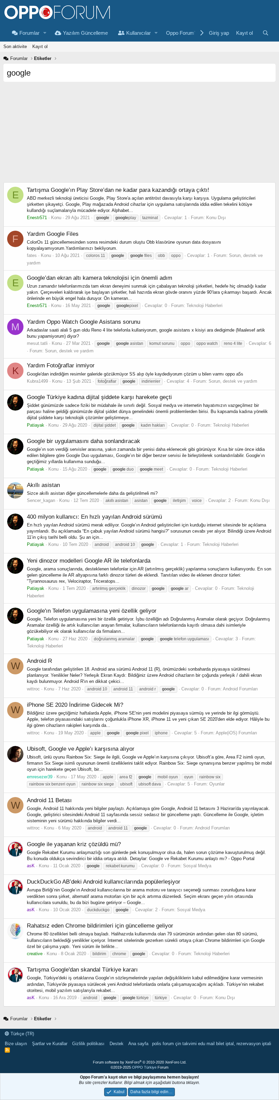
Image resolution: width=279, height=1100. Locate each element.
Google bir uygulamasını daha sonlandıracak (83, 441)
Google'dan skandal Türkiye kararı (82, 969)
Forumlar (29, 33)
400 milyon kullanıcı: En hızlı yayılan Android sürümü (94, 517)
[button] (45, 33)
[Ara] (265, 33)
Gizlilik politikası (88, 1043)
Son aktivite (15, 46)
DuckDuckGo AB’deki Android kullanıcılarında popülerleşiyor (103, 882)
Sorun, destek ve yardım (69, 350)
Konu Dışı (216, 217)
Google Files (53, 234)
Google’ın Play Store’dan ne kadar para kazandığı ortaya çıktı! (118, 190)
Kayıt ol (40, 46)
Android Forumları (240, 688)
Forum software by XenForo (139, 1062)
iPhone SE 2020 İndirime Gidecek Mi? (75, 705)
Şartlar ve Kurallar (49, 1043)
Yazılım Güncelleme (85, 33)
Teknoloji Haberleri (204, 305)
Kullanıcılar (138, 33)
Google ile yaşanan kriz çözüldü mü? (74, 844)
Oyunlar (217, 783)
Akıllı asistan (43, 485)
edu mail (206, 1043)
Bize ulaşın (16, 1043)
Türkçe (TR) (21, 1033)
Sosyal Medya (197, 865)
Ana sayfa (138, 1043)
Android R (39, 661)
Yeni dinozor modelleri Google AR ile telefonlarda (88, 560)
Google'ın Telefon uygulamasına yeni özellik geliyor (92, 611)
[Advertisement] (139, 134)
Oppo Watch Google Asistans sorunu (83, 322)
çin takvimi (186, 1043)
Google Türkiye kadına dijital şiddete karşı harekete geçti (99, 397)
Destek (117, 1043)
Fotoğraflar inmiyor (61, 365)
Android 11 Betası (49, 800)
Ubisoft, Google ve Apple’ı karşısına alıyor (80, 749)
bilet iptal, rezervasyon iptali (243, 1043)
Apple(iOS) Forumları (236, 732)
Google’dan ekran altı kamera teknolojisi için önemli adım (99, 278)
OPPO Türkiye (144, 1067)
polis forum (163, 1043)
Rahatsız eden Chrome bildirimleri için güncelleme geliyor (100, 925)
